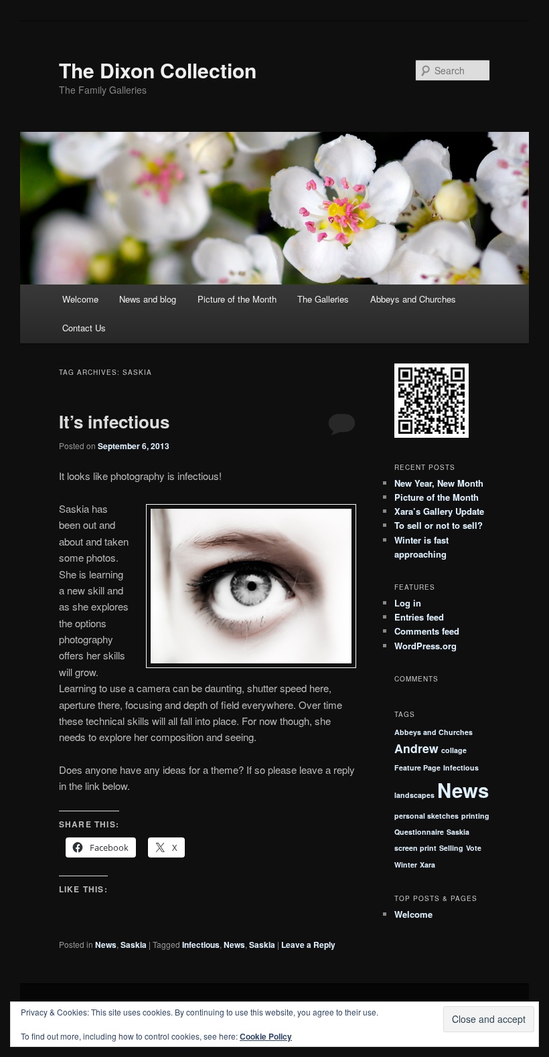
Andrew (416, 748)
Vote (473, 848)
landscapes (414, 795)
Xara (427, 865)
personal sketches (426, 816)
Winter (405, 865)
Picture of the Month (237, 299)
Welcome (80, 299)
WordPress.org (425, 645)
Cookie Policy (266, 1036)
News (105, 945)
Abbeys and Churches (413, 299)
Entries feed (419, 617)
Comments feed (426, 631)
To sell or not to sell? (438, 525)
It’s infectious (114, 421)
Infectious (201, 945)
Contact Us (84, 327)
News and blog (147, 299)
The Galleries (323, 299)
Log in (407, 602)
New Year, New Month (438, 483)
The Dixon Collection (157, 70)
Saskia (134, 945)
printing (475, 816)
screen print (415, 848)
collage (454, 750)
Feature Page (417, 767)
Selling (451, 848)
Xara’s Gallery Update (439, 511)
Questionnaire (419, 832)
